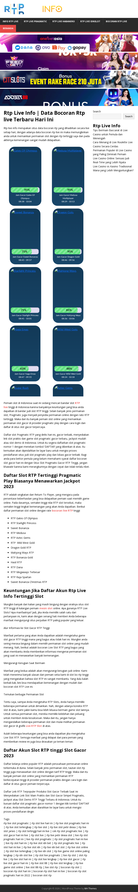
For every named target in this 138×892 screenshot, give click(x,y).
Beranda (8, 28)
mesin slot (45, 608)
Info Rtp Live (10, 21)
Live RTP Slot (34, 726)
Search (97, 111)
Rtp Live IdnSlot (90, 21)
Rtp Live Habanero (63, 21)
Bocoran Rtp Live (116, 21)
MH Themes (90, 888)
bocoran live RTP (62, 510)
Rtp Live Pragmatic (35, 21)
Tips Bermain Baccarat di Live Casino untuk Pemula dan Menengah (110, 134)
